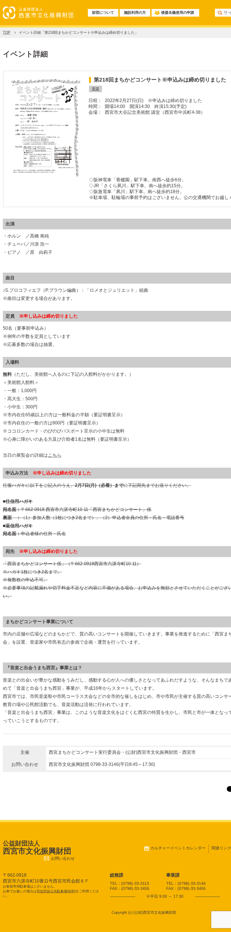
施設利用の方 (135, 12)
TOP (6, 32)
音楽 (95, 89)
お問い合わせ (63, 858)
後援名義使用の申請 (177, 12)
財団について (103, 12)
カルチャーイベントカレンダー (178, 848)
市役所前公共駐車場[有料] (56, 891)
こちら (54, 455)
